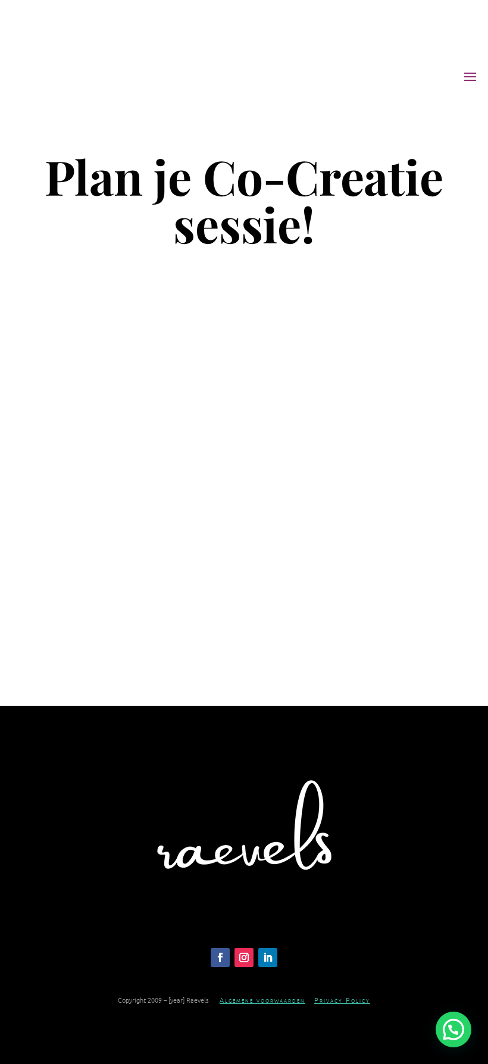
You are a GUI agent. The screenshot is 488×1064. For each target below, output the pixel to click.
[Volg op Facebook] (220, 957)
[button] (453, 1029)
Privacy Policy (342, 999)
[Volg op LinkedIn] (267, 957)
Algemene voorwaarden (262, 999)
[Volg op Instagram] (244, 957)
